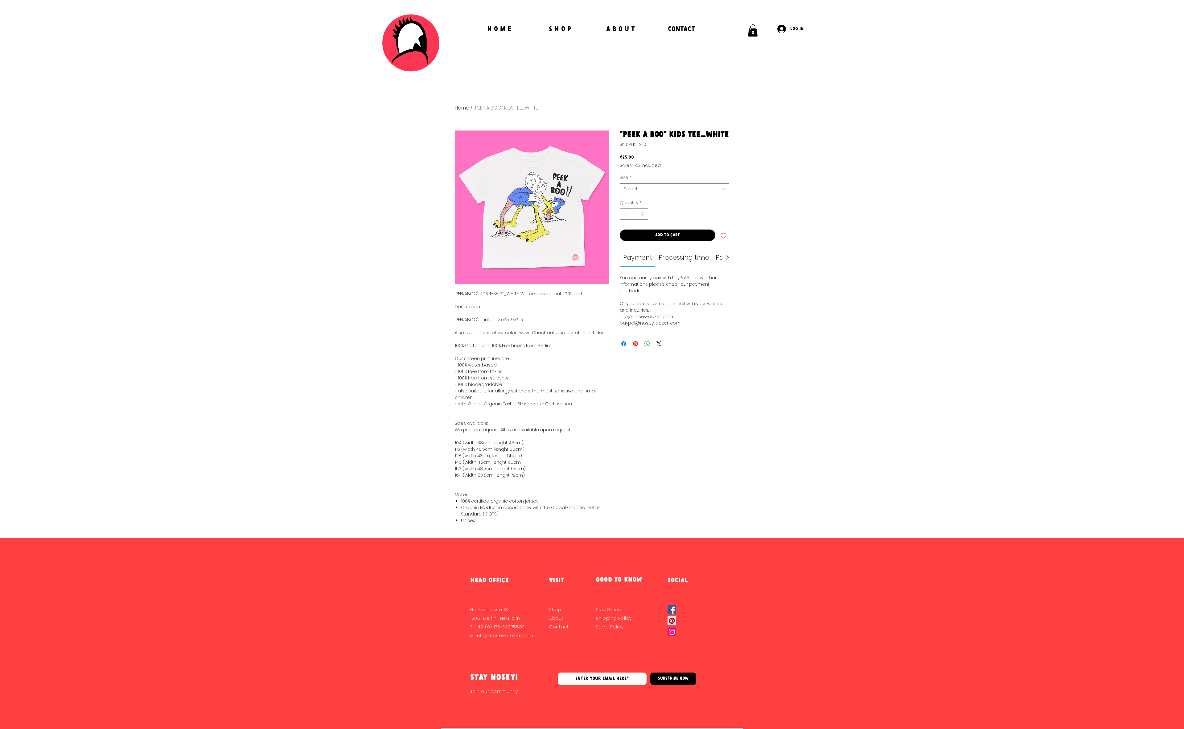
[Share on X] (659, 343)
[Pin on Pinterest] (635, 343)
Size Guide (609, 610)
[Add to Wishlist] (723, 235)
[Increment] (643, 214)
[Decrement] (624, 214)
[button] (753, 30)
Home (462, 107)
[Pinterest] (672, 620)
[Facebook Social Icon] (672, 609)
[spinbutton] (633, 214)
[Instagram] (672, 632)
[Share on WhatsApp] (647, 343)
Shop (555, 610)
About (556, 618)
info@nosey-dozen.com (504, 635)
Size (625, 177)
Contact (559, 627)
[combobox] (674, 189)
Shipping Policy (614, 618)
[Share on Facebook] (623, 343)
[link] (637, 257)
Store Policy (609, 627)
